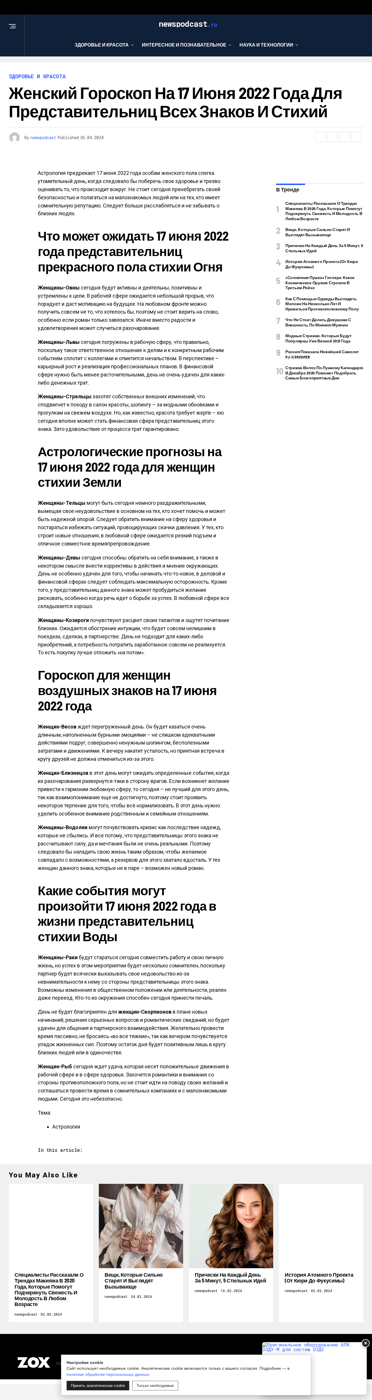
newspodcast (43, 137)
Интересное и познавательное (184, 44)
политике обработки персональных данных (108, 1374)
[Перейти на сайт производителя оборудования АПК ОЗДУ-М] (314, 1368)
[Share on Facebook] (321, 137)
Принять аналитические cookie (98, 1385)
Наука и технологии (266, 44)
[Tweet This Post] (333, 137)
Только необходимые (155, 1385)
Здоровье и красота (102, 44)
